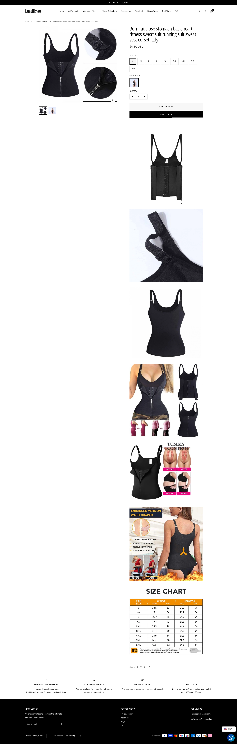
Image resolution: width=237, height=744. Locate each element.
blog (123, 722)
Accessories (126, 11)
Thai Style (166, 11)
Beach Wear (152, 11)
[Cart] (211, 11)
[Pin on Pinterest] (141, 667)
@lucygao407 (206, 719)
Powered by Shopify (73, 736)
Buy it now (166, 114)
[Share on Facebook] (137, 667)
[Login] (206, 11)
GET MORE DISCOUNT (118, 3)
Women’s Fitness (90, 11)
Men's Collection (109, 11)
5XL (193, 61)
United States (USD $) (34, 736)
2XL (165, 61)
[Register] (61, 724)
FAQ (176, 11)
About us (125, 718)
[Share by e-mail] (149, 667)
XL (157, 61)
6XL (133, 69)
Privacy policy (127, 714)
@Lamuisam (205, 714)
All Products (73, 11)
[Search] (200, 11)
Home (61, 11)
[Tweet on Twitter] (145, 667)
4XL (184, 61)
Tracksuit (139, 11)
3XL (174, 61)
